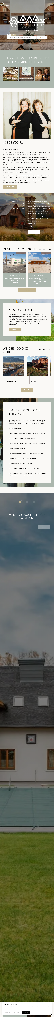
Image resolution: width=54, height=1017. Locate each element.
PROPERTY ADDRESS (10, 526)
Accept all (25, 1012)
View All (14, 329)
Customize (16, 1012)
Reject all (7, 1012)
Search (42, 37)
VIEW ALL (34, 232)
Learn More (10, 186)
